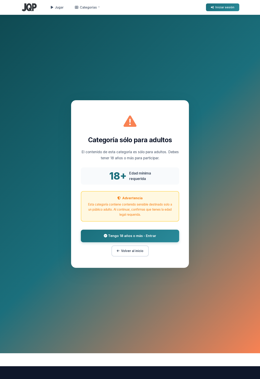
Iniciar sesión (224, 7)
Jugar (59, 7)
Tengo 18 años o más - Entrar (131, 236)
